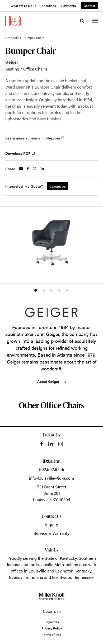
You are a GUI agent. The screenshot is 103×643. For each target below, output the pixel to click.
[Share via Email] (21, 168)
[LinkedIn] (50, 443)
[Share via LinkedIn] (42, 168)
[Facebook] (41, 443)
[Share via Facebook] (28, 168)
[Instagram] (60, 444)
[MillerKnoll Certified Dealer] (51, 596)
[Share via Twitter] (34, 168)
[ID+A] (13, 21)
